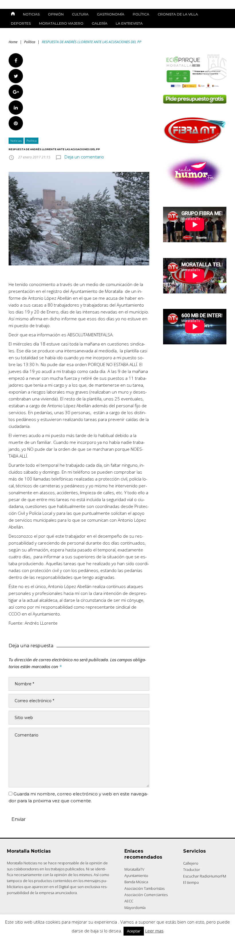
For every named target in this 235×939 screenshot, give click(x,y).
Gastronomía (110, 14)
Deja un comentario (84, 157)
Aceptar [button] (133, 931)
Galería (99, 23)
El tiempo (191, 882)
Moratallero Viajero (61, 23)
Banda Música (136, 881)
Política (141, 14)
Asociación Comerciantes (146, 894)
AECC (128, 901)
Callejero (190, 863)
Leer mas (154, 931)
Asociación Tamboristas (144, 888)
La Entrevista (129, 23)
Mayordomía (135, 907)
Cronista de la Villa (178, 14)
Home (13, 41)
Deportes (21, 23)
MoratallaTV (134, 869)
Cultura (80, 14)
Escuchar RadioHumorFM (204, 876)
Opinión (56, 14)
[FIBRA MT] (194, 144)
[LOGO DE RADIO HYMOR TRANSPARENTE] (194, 189)
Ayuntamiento (136, 875)
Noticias (31, 14)
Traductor (191, 869)
